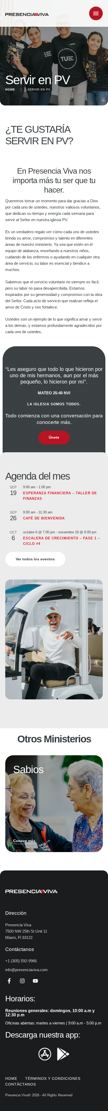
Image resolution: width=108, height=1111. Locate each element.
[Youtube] (35, 981)
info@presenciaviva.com (26, 970)
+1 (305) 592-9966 (21, 961)
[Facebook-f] (9, 981)
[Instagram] (22, 981)
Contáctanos (20, 1084)
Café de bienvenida (44, 518)
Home (10, 89)
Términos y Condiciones (52, 1078)
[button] (93, 1088)
